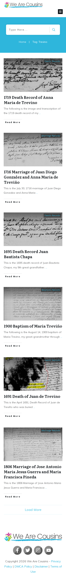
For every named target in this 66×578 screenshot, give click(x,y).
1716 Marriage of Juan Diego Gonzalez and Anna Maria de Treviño (31, 177)
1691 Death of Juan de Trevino (32, 396)
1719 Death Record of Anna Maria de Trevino (28, 99)
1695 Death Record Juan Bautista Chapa (26, 254)
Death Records (52, 61)
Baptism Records (51, 290)
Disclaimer (41, 566)
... (40, 113)
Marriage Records (51, 135)
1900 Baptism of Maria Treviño (33, 326)
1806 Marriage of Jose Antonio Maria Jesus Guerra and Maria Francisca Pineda (32, 472)
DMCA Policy (23, 566)
